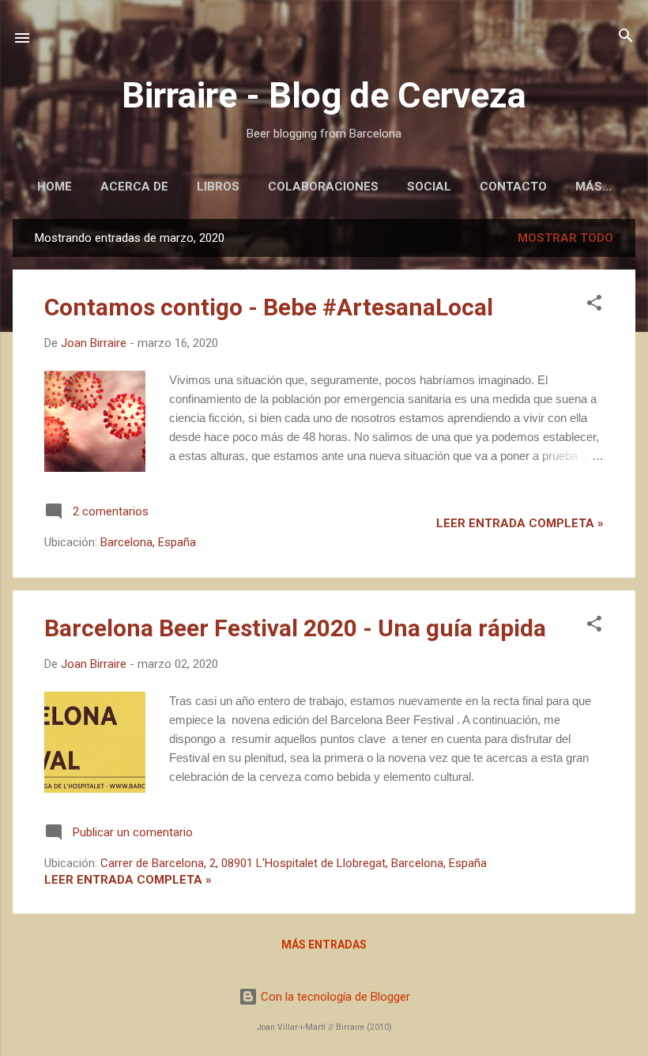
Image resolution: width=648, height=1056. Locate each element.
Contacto (513, 186)
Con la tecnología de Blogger (334, 997)
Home (54, 186)
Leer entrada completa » (520, 523)
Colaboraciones (323, 186)
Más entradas (324, 944)
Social (429, 186)
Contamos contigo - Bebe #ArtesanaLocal (268, 307)
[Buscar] (625, 37)
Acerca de (134, 186)
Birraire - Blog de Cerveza (324, 95)
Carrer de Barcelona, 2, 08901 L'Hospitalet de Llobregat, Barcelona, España (293, 863)
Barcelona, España (148, 542)
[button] (594, 304)
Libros (218, 186)
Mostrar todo (565, 238)
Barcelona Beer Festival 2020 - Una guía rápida (295, 628)
